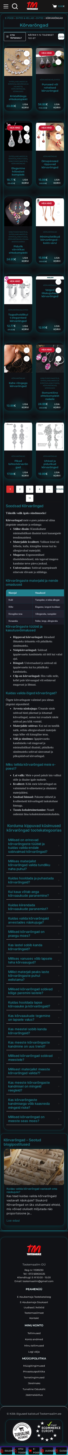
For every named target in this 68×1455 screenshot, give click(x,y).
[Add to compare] (27, 54)
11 (30, 498)
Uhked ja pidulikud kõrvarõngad (49, 464)
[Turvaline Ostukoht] (20, 1432)
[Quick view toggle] (27, 62)
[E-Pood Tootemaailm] (34, 1251)
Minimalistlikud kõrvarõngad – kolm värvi (50, 239)
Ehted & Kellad (25, 18)
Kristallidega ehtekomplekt (18, 97)
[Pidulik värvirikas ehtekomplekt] (18, 212)
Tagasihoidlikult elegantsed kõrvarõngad (18, 317)
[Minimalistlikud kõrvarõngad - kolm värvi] (50, 212)
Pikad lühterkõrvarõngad (18, 464)
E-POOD (9, 18)
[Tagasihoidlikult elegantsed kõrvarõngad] (18, 290)
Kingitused (22, 159)
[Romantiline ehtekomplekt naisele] (50, 359)
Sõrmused (18, 91)
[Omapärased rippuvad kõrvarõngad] (50, 137)
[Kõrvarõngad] (34, 1167)
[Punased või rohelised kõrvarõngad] (50, 61)
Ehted (40, 18)
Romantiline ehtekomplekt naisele (49, 395)
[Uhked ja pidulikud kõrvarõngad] (50, 437)
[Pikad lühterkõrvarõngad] (18, 437)
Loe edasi (13, 1220)
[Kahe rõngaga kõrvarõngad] (18, 359)
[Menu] (5, 6)
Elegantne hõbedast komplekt (18, 171)
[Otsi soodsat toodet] (15, 6)
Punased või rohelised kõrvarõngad (49, 87)
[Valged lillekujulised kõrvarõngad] (50, 278)
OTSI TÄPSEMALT (16, 36)
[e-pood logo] (32, 6)
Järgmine (59, 489)
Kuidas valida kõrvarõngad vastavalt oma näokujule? (32, 1190)
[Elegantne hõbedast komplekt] (18, 137)
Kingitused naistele (18, 161)
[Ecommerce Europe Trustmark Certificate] (48, 1431)
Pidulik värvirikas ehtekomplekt (18, 249)
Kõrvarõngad (18, 89)
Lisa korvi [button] (25, 106)
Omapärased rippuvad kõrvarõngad (49, 164)
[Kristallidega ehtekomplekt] (18, 62)
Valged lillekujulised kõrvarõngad (49, 293)
